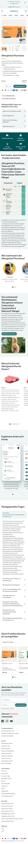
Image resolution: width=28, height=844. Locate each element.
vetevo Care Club (6, 758)
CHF (2, 831)
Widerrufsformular (6, 753)
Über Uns (4, 771)
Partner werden (5, 748)
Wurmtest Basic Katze (7, 821)
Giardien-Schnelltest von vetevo (10, 733)
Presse (3, 781)
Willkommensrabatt (6, 743)
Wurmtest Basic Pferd (7, 811)
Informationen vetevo (7, 796)
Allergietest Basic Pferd (7, 816)
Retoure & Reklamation (7, 751)
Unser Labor (4, 773)
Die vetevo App (5, 776)
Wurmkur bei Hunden (7, 736)
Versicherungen (5, 783)
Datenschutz (4, 791)
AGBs (3, 788)
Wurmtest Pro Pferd (7, 808)
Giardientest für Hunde (7, 731)
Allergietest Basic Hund (7, 813)
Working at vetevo (6, 778)
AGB (2, 840)
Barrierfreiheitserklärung (8, 793)
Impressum (4, 786)
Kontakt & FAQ (5, 746)
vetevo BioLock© (6, 763)
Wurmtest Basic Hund (7, 803)
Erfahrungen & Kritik (7, 761)
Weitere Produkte (8, 642)
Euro (2, 828)
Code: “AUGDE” (14, 3)
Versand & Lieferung (6, 756)
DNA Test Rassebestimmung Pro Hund (12, 818)
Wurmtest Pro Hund (6, 806)
